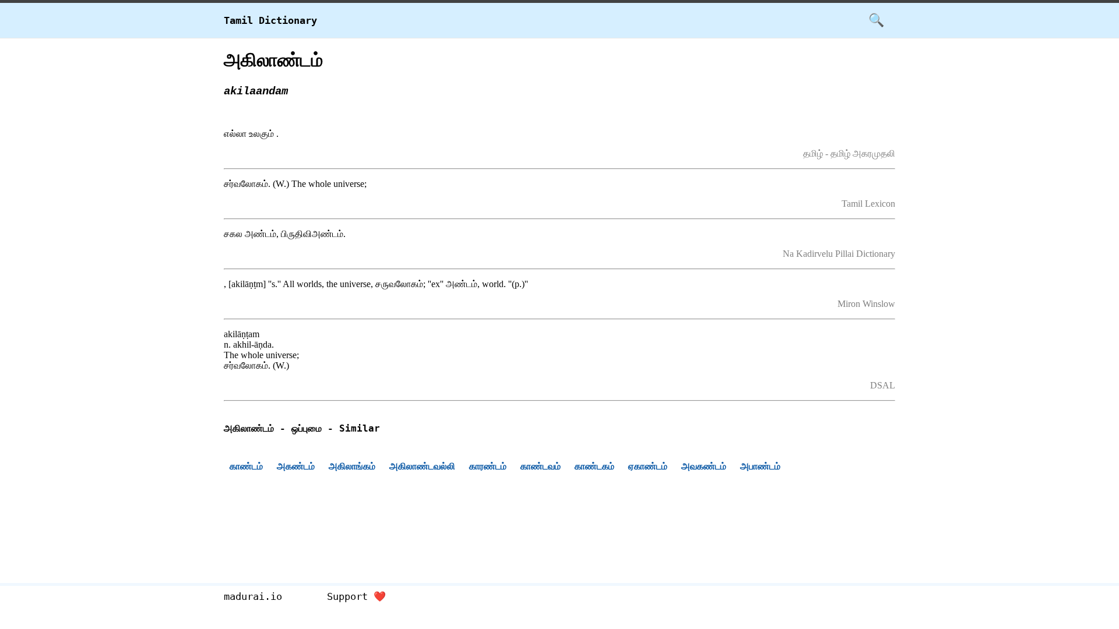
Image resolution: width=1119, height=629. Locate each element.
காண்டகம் (594, 466)
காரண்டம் (487, 466)
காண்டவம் (540, 466)
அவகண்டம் (703, 466)
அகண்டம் (296, 466)
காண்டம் (246, 466)
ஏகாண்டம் (647, 466)
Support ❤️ (356, 596)
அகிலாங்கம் (352, 466)
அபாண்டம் (760, 466)
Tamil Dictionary (270, 20)
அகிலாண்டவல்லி (422, 466)
